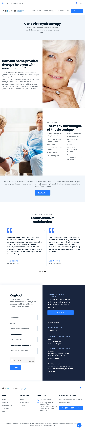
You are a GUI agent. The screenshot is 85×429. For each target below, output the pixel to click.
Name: (12, 313)
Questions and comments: (20, 345)
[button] (81, 3)
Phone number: (16, 335)
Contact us (42, 193)
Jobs (67, 11)
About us (40, 11)
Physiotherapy (7, 405)
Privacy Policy (24, 403)
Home (33, 11)
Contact (77, 11)
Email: (12, 324)
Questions (61, 11)
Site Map (22, 399)
